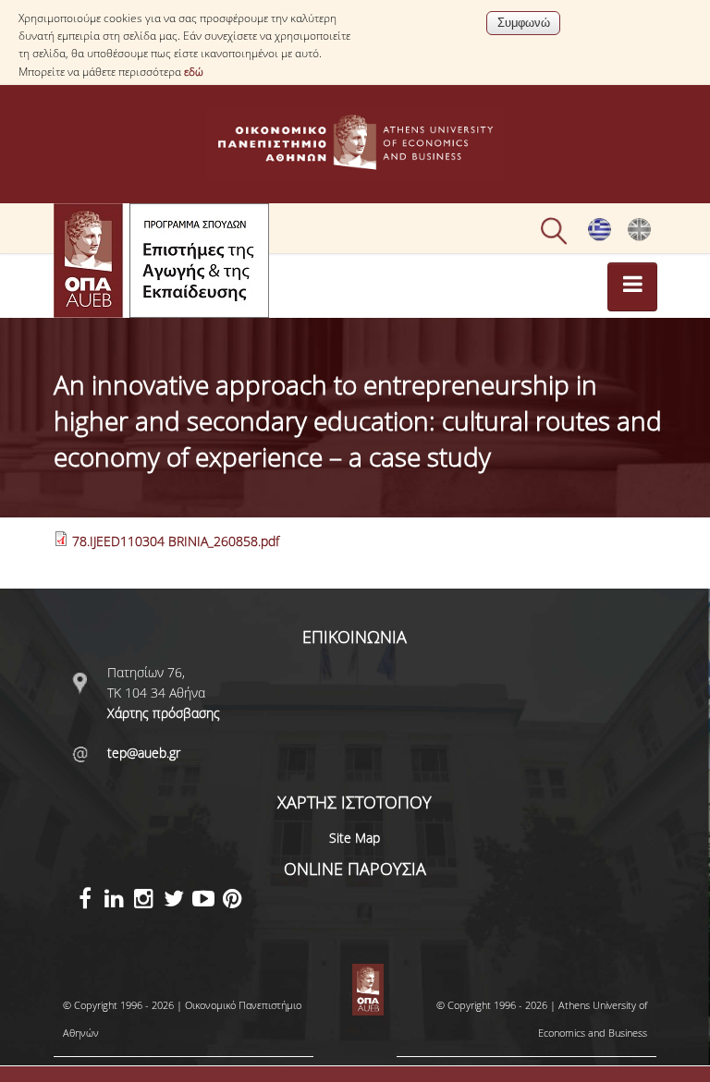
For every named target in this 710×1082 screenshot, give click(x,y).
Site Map (354, 837)
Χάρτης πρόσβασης (163, 713)
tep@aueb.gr (143, 752)
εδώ (193, 71)
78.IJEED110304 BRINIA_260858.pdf (175, 541)
